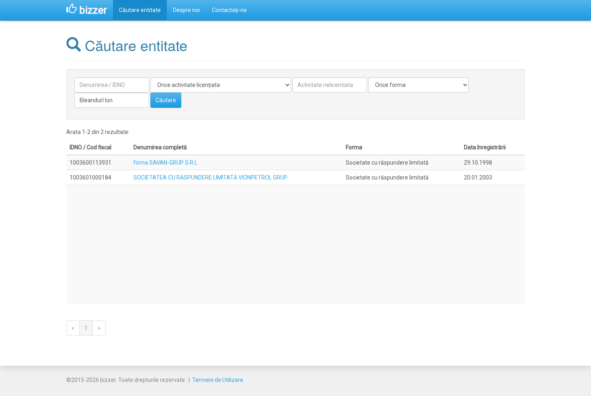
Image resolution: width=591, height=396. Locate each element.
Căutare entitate (140, 10)
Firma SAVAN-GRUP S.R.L (165, 162)
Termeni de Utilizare (217, 380)
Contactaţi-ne (229, 10)
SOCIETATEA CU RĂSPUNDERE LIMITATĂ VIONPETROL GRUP (210, 177)
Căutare (166, 100)
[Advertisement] (295, 244)
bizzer (92, 10)
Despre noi (186, 10)
